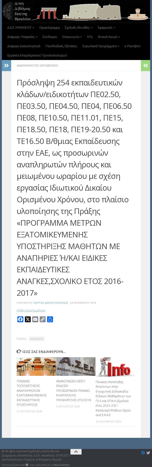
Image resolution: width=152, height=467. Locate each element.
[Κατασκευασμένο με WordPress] (27, 465)
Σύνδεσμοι (50, 37)
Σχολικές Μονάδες (77, 27)
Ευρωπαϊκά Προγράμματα (99, 46)
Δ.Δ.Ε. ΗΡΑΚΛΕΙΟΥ (19, 27)
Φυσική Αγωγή (107, 37)
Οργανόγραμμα (49, 27)
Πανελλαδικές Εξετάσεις (61, 46)
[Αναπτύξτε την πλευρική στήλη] (6, 65)
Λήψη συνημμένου (31, 310)
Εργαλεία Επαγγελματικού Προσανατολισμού (37, 55)
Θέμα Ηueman (61, 464)
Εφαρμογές (105, 27)
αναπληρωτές (36, 338)
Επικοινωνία (70, 37)
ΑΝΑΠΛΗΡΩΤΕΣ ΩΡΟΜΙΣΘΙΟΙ (37, 66)
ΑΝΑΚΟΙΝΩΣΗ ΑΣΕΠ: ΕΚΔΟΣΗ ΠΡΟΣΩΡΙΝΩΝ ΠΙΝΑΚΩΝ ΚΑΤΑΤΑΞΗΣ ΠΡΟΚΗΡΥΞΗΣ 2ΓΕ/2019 (73, 390)
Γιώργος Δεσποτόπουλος (50, 302)
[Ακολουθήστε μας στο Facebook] (143, 453)
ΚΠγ (90, 37)
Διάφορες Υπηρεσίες (21, 37)
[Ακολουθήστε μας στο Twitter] (148, 453)
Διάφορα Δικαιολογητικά (23, 46)
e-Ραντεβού (132, 46)
